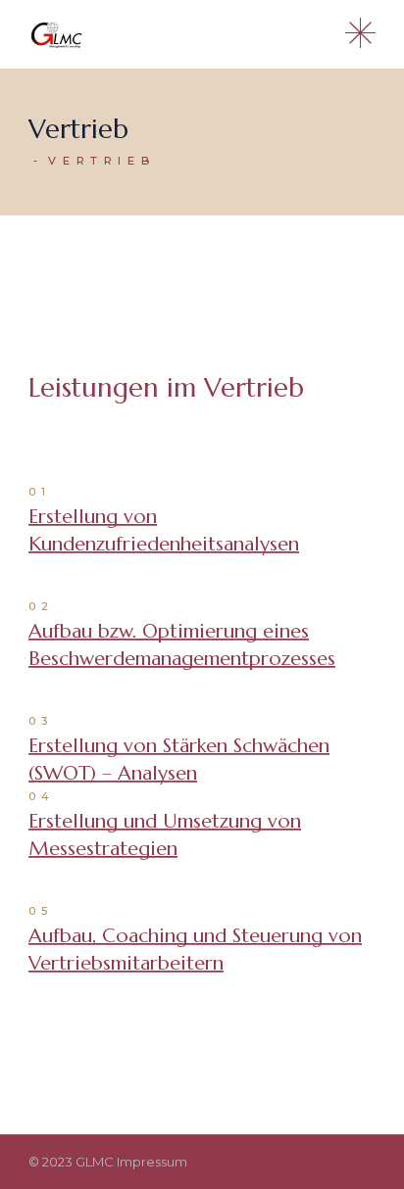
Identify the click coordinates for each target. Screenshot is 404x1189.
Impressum (152, 1161)
